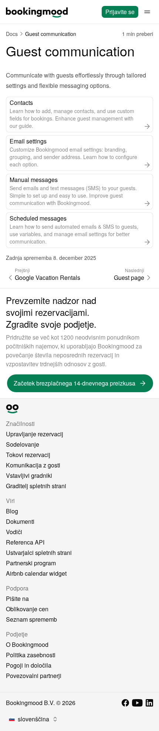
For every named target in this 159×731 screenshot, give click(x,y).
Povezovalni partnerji (33, 675)
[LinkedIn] (149, 703)
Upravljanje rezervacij (34, 434)
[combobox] (33, 719)
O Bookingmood (27, 644)
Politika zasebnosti (30, 655)
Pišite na (17, 598)
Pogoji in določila (28, 665)
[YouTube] (137, 703)
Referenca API (25, 542)
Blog (12, 511)
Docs (12, 33)
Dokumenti (20, 521)
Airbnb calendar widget (36, 573)
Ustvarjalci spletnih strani (39, 552)
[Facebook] (125, 703)
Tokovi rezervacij (28, 454)
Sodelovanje (22, 444)
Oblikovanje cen (27, 609)
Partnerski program (31, 563)
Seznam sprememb (31, 619)
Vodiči (14, 531)
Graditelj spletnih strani (36, 486)
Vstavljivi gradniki (29, 475)
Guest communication (50, 33)
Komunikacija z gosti (33, 465)
